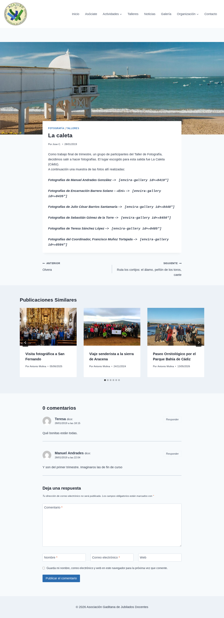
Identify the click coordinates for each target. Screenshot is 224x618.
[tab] (105, 380)
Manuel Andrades (69, 453)
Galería (166, 14)
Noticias (149, 14)
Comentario (53, 507)
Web (143, 557)
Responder (172, 419)
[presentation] (48, 327)
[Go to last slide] (25, 342)
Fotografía (56, 128)
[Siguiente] (198, 342)
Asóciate (91, 14)
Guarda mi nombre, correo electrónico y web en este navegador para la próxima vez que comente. (107, 568)
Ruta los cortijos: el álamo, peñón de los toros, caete (149, 269)
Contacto (210, 14)
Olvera (51, 266)
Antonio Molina (38, 366)
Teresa (60, 419)
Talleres (133, 14)
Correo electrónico (106, 557)
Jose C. (56, 144)
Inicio (75, 14)
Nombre (50, 557)
